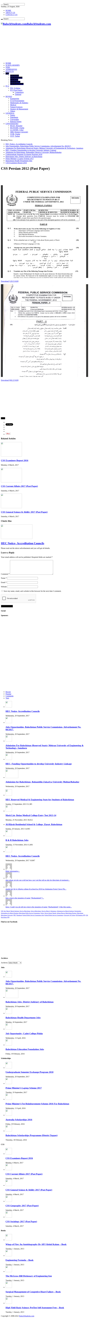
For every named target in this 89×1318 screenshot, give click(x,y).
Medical (13, 105)
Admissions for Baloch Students (65, 911)
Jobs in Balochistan (36, 911)
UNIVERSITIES (12, 124)
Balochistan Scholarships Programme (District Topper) (31, 1135)
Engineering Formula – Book (19, 1260)
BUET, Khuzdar (16, 126)
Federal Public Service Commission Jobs (33, 915)
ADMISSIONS (11, 69)
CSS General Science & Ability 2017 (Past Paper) (24, 512)
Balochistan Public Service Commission (29, 913)
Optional (18, 94)
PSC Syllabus (15, 88)
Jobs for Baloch (45, 911)
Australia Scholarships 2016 (19, 1119)
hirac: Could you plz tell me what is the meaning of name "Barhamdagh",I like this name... (39, 907)
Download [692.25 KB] (10, 380)
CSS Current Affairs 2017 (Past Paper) (19, 486)
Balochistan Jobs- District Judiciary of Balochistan (24, 157)
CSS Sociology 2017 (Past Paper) (21, 1221)
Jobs (5, 911)
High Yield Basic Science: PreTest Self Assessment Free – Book (35, 1307)
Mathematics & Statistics (19, 103)
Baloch (8, 911)
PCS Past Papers (16, 90)
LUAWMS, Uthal (16, 130)
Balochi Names (15, 122)
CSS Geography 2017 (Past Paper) (22, 1205)
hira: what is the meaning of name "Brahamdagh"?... (25, 898)
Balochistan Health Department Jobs (19, 161)
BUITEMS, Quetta (17, 128)
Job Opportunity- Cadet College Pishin (24, 1033)
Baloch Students (15, 911)
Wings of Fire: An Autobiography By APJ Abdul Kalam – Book (36, 1244)
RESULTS (10, 71)
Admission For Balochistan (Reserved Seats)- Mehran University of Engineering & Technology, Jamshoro (44, 148)
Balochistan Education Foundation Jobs (25, 1049)
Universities (14, 119)
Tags (7, 698)
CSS (7, 74)
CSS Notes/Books (17, 84)
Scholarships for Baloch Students (10, 913)
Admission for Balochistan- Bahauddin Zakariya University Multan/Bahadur (34, 152)
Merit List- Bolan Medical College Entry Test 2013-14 (31, 815)
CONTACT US (11, 15)
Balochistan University (7, 915)
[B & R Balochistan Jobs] (9, 836)
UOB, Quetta (15, 134)
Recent (8, 692)
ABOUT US (10, 13)
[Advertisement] (44, 2)
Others (12, 111)
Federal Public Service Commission (53, 915)
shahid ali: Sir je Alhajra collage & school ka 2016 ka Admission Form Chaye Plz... (36, 889)
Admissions (53, 911)
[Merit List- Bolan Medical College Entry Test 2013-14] (9, 811)
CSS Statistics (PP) (80, 915)
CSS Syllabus (15, 82)
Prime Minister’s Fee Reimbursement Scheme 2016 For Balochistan (37, 1104)
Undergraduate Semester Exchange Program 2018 (24, 154)
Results (54, 913)
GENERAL (10, 113)
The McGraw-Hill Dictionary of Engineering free (29, 1276)
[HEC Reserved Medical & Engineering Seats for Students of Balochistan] (9, 795)
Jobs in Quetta (48, 913)
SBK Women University (19, 132)
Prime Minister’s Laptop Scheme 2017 (20, 159)
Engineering (14, 99)
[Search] (2, 19)
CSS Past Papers (16, 78)
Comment (5, 574)
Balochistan (80, 913)
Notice (12, 115)
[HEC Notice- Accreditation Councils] (9, 852)
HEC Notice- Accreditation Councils (19, 144)
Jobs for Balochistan (25, 911)
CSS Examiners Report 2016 (16, 163)
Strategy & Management (19, 109)
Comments (9, 696)
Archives (4, 963)
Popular (8, 694)
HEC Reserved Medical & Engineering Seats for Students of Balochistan (40, 799)
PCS (7, 86)
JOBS (8, 67)
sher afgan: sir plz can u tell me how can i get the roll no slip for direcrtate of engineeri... (38, 880)
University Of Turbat (69, 915)
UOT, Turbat (15, 136)
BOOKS (9, 96)
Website (4, 587)
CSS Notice (14, 76)
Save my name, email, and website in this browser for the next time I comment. (32, 591)
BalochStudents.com (26, 1316)
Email (4, 582)
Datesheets (14, 117)
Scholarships (77, 911)
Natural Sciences (16, 107)
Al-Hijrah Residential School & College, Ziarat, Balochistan (34, 824)
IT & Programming (17, 101)
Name (4, 578)
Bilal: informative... (13, 871)
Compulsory (19, 92)
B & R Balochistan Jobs (17, 840)
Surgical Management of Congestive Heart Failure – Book (33, 1292)
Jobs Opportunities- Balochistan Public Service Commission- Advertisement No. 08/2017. (38, 146)
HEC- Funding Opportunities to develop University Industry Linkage (31, 150)
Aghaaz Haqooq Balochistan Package (67, 913)
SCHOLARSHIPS (13, 65)
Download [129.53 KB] (10, 281)
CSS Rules (14, 80)
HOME (8, 10)
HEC (14, 915)
